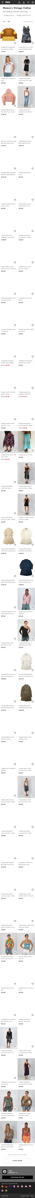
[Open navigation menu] (2, 2)
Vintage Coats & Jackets (24, 15)
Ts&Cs (32, 1195)
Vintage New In (9, 15)
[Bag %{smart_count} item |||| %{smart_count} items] (33, 2)
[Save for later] (15, 43)
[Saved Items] (28, 2)
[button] (2, 1186)
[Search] (19, 2)
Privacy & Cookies (25, 1195)
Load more (17, 1161)
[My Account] (24, 2)
